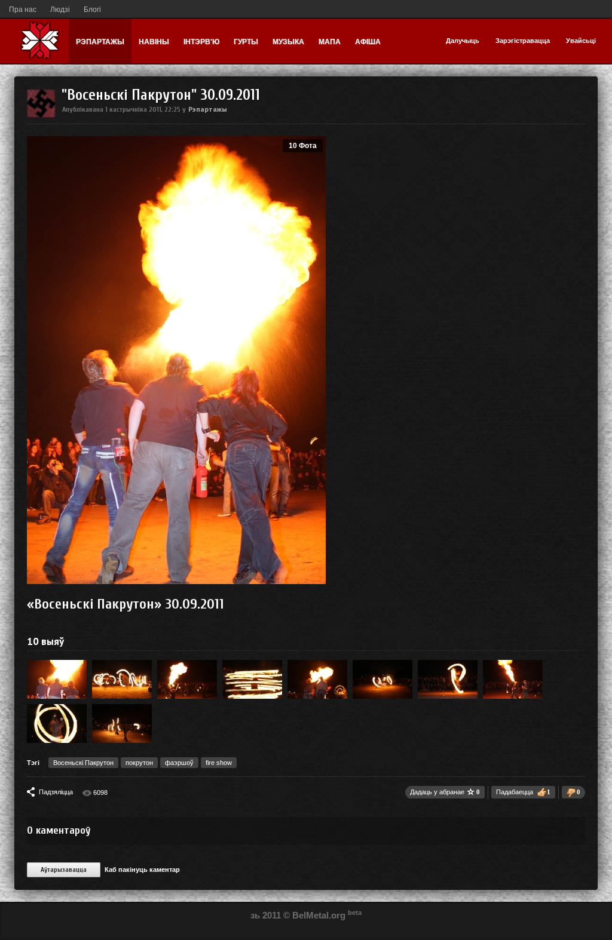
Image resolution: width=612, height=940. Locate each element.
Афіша (368, 42)
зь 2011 (265, 915)
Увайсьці (581, 40)
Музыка (288, 42)
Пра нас (22, 9)
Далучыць (462, 40)
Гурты (246, 42)
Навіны (154, 42)
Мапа (330, 42)
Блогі (92, 9)
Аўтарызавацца (64, 870)
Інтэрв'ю (201, 42)
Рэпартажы (100, 42)
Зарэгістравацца (522, 40)
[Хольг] (41, 115)
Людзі (60, 9)
